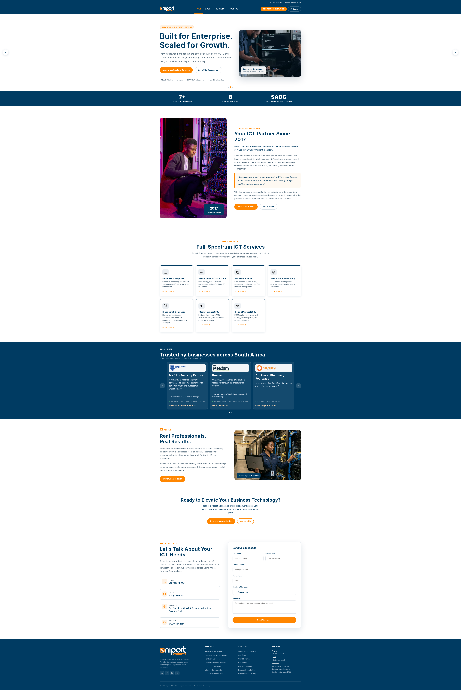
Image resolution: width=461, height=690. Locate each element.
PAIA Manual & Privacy (247, 674)
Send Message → (264, 620)
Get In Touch (268, 206)
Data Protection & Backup (215, 663)
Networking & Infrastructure (216, 655)
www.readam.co (177, 405)
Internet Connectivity (213, 670)
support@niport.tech (293, 2)
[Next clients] (298, 385)
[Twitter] (172, 673)
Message (237, 598)
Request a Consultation (221, 521)
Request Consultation (274, 9)
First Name (237, 553)
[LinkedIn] (162, 673)
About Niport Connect (247, 651)
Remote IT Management (214, 651)
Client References (245, 659)
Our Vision (242, 655)
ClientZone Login (245, 666)
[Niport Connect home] (167, 9)
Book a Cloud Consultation (205, 70)
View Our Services (246, 206)
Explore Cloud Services (173, 70)
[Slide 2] (230, 87)
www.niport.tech (176, 624)
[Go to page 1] (229, 412)
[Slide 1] (228, 87)
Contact (235, 9)
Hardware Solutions (212, 659)
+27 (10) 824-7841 (276, 2)
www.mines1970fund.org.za (268, 405)
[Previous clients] (162, 385)
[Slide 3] (232, 87)
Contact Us (245, 521)
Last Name (270, 553)
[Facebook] (167, 673)
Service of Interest (240, 587)
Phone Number (238, 576)
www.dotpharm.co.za (222, 405)
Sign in (296, 9)
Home (198, 9)
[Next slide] (455, 52)
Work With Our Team (172, 479)
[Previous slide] (5, 52)
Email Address (239, 565)
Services (220, 9)
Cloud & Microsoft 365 (214, 674)
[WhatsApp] (177, 673)
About (208, 9)
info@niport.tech (177, 596)
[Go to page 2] (231, 412)
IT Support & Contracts (214, 666)
